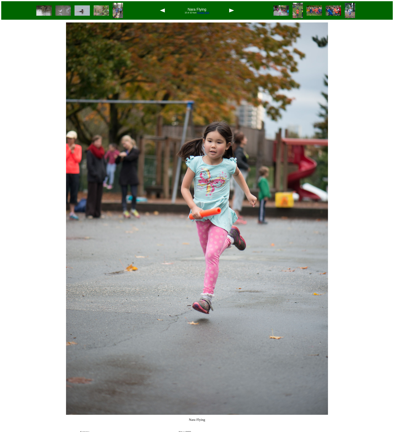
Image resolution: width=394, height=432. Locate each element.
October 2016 (203, 13)
